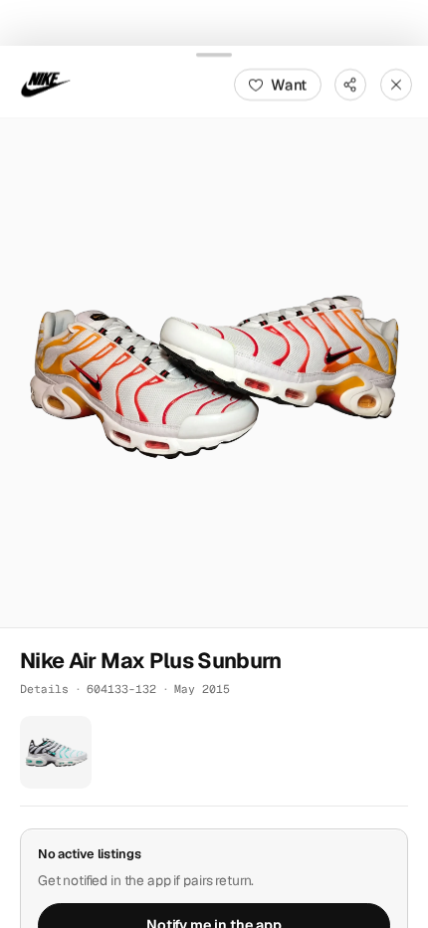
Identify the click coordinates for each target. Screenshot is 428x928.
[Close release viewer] (396, 84)
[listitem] (56, 752)
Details (44, 688)
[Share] (350, 84)
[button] (214, 372)
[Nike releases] (46, 84)
